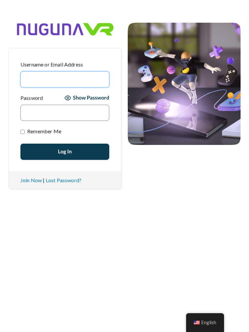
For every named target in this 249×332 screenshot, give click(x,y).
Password (31, 98)
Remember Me (43, 131)
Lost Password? (63, 180)
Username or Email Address (51, 64)
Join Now (31, 180)
